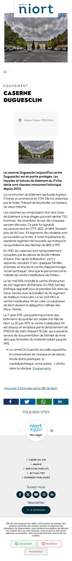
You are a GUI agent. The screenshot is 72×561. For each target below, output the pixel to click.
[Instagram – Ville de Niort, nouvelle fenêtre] (44, 494)
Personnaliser (36, 551)
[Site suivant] (51, 430)
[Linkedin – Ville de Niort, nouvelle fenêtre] (52, 494)
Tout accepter (25, 544)
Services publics (37, 468)
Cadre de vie (37, 460)
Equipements (42, 368)
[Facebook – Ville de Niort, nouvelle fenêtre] (19, 494)
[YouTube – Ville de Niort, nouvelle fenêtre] (36, 494)
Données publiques (37, 477)
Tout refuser (51, 544)
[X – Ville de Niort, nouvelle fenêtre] (27, 494)
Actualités (37, 473)
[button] (10, 402)
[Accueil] (5, 72)
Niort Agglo (36, 435)
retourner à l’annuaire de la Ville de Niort (30, 388)
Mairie (37, 464)
